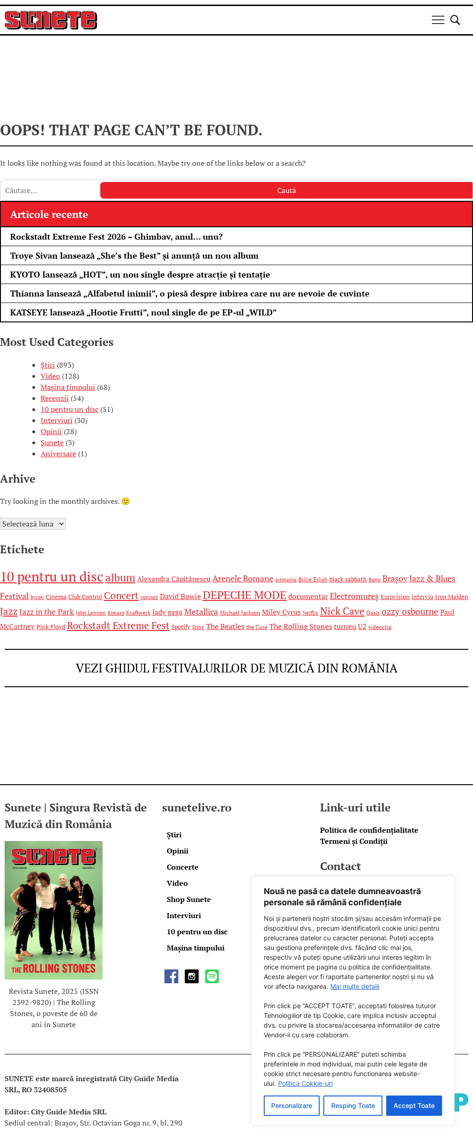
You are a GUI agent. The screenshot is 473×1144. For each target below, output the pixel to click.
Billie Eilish (312, 579)
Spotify (180, 627)
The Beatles (225, 626)
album (120, 577)
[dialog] (353, 1001)
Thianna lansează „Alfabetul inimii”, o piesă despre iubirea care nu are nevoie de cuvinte (190, 293)
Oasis (373, 612)
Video (50, 376)
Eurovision (395, 597)
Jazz (9, 611)
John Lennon (91, 613)
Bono (375, 579)
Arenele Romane (242, 578)
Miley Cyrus (281, 612)
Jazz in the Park (46, 612)
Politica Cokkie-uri (305, 1083)
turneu (345, 626)
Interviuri (57, 420)
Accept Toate (414, 1105)
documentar (308, 596)
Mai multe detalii (354, 986)
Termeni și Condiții (354, 841)
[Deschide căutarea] (455, 20)
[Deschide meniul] (438, 19)
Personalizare (291, 1105)
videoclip (380, 626)
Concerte (183, 867)
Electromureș (354, 596)
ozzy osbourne (410, 611)
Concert (121, 595)
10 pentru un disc (69, 409)
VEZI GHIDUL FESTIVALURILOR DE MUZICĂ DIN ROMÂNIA (237, 668)
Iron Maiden (451, 597)
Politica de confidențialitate (369, 830)
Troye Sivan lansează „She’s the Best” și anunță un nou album (134, 255)
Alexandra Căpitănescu (174, 579)
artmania (286, 579)
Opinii (51, 431)
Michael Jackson (240, 612)
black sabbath (348, 579)
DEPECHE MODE (244, 595)
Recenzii (55, 398)
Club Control (85, 597)
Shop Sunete (189, 899)
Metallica (201, 611)
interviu (422, 597)
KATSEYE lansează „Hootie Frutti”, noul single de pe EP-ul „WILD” (143, 312)
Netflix (310, 613)
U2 (362, 626)
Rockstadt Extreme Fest (118, 625)
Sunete (52, 442)
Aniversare (58, 453)
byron (37, 597)
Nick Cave (342, 610)
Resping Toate (353, 1105)
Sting (198, 627)
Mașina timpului (68, 387)
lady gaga (167, 612)
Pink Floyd (50, 627)
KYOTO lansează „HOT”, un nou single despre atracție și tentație (140, 274)
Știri (48, 365)
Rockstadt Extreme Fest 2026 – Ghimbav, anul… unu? (116, 236)
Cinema (56, 597)
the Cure (256, 626)
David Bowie (180, 596)
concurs (149, 597)
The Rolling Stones (300, 626)
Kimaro (116, 613)
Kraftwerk (138, 612)
